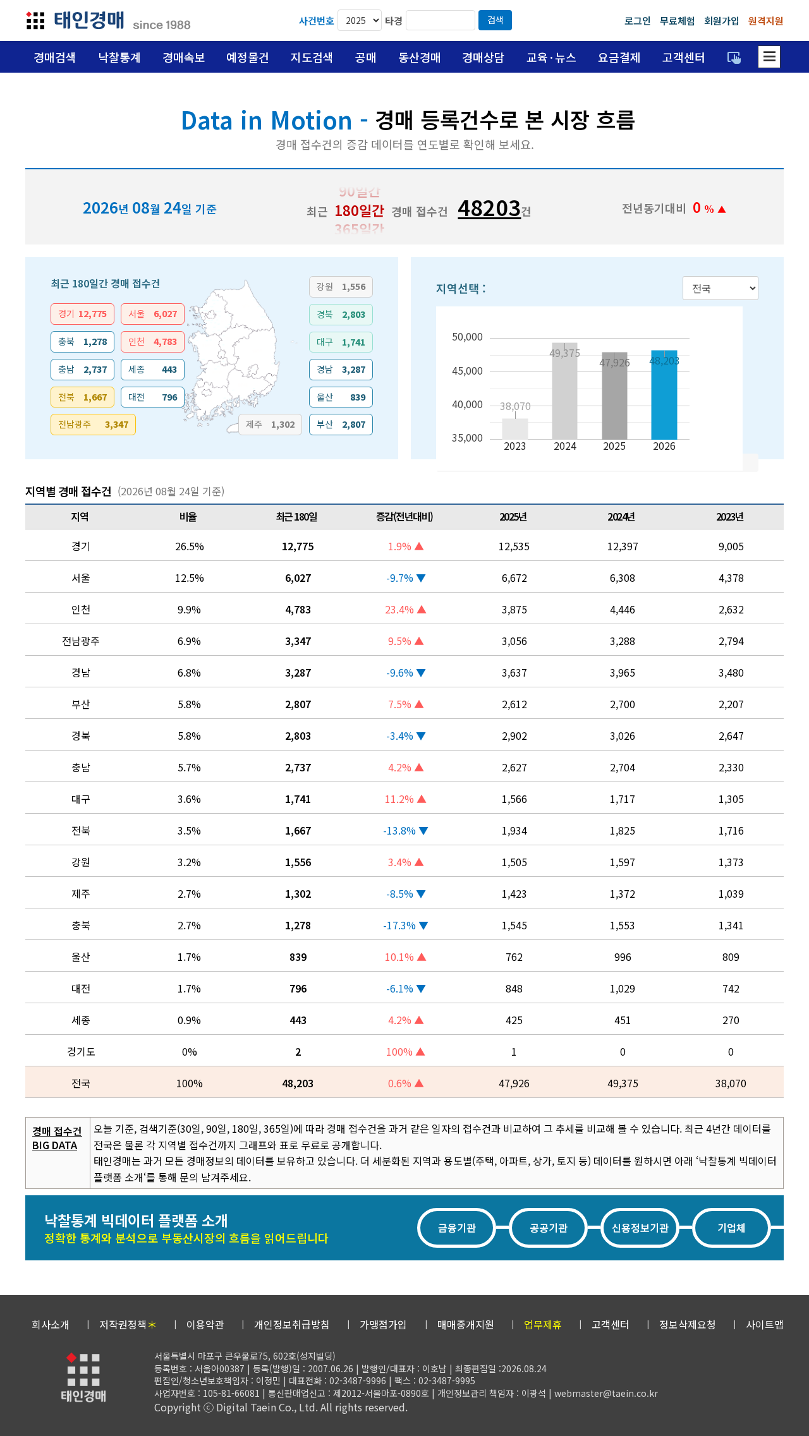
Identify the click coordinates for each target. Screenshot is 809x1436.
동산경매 (419, 57)
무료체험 (677, 20)
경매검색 (54, 57)
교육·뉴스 (551, 57)
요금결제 (619, 57)
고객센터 (683, 57)
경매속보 (183, 57)
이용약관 (205, 1324)
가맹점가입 (383, 1324)
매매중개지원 (465, 1324)
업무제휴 (543, 1324)
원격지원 (766, 20)
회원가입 (721, 20)
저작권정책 (128, 1324)
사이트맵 (765, 1324)
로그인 (637, 20)
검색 (495, 19)
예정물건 (247, 57)
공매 (366, 57)
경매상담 (483, 57)
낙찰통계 (119, 57)
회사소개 (51, 1324)
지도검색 (312, 57)
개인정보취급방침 (292, 1324)
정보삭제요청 (687, 1324)
